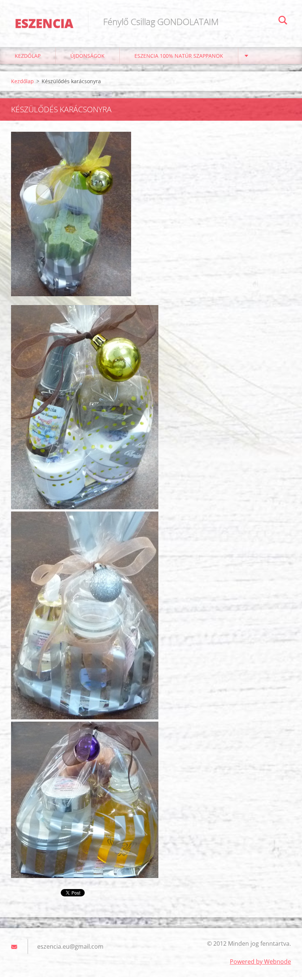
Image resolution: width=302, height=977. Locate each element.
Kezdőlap (28, 55)
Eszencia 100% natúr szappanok (178, 55)
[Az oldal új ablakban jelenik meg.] (71, 214)
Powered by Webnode (260, 961)
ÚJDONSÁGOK (87, 55)
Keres (282, 21)
